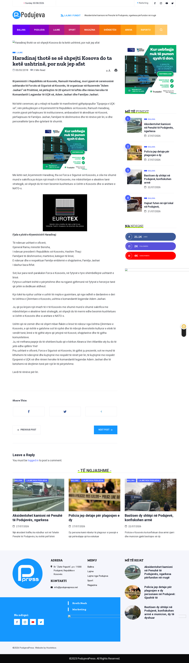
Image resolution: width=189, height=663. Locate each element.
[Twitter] (173, 3)
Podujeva (39, 30)
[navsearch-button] (161, 30)
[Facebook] (155, 3)
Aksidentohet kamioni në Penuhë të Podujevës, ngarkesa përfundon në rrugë (120, 15)
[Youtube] (167, 3)
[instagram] (161, 3)
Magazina (89, 30)
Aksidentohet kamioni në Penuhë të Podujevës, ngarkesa (158, 127)
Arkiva (128, 30)
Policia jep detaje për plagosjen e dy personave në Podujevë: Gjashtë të (159, 592)
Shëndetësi (110, 30)
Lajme (56, 30)
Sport (72, 30)
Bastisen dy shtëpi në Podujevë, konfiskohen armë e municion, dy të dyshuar (159, 612)
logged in (33, 460)
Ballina (21, 30)
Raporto (146, 30)
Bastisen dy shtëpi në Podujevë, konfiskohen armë (157, 179)
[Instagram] (25, 622)
